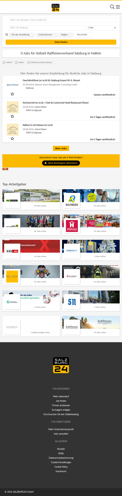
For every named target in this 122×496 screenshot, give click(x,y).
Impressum (61, 471)
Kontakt (61, 449)
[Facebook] (59, 380)
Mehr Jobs (61, 148)
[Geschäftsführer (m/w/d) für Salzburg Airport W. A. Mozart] (12, 85)
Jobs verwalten (61, 434)
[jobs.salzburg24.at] (55, 7)
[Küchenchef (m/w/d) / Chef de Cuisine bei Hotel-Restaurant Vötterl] (12, 107)
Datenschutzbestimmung (61, 458)
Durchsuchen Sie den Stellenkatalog (61, 414)
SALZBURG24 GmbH (23, 492)
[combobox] (62, 20)
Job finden (61, 401)
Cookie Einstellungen (61, 462)
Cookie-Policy (61, 467)
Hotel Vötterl (41, 107)
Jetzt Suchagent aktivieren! (63, 163)
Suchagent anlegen (61, 410)
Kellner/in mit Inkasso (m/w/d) (38, 125)
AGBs (61, 453)
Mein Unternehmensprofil (61, 429)
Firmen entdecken (61, 405)
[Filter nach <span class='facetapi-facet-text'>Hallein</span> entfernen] (16, 62)
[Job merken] (13, 94)
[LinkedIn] (64, 380)
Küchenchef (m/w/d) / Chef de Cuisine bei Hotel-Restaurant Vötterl (55, 103)
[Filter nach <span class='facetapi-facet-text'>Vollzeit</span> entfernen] (4, 62)
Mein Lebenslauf (61, 396)
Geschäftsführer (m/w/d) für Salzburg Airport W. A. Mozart (51, 80)
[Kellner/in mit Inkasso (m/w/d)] (12, 130)
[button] (7, 34)
